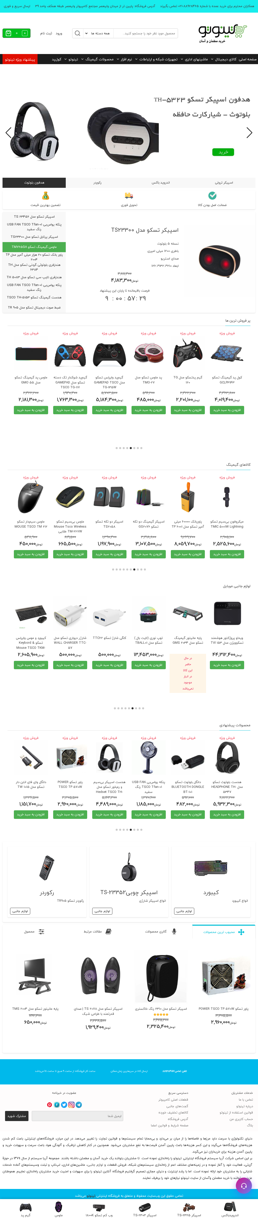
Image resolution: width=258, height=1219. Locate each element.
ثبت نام (46, 33)
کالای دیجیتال (225, 59)
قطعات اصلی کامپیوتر (173, 1099)
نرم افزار (126, 59)
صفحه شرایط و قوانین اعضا (169, 1125)
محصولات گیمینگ (99, 59)
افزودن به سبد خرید (70, 665)
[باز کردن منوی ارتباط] (244, 1186)
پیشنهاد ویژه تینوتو (20, 59)
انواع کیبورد (240, 900)
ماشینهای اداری (196, 59)
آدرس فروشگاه (178, 1119)
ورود (59, 33)
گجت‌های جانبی (177, 1106)
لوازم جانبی (184, 911)
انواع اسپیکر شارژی (152, 900)
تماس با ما (246, 1099)
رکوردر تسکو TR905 (70, 900)
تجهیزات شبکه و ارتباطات (158, 59)
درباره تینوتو (244, 1106)
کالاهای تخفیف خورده (173, 1112)
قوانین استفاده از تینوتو (236, 1112)
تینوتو (73, 59)
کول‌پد (56, 59)
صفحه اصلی (248, 59)
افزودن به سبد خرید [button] (227, 410)
